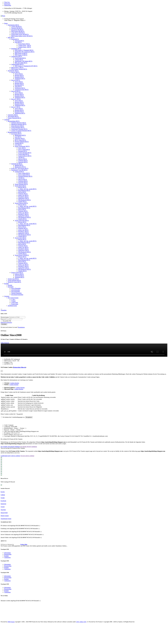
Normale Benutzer (25, 176)
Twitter (3, 498)
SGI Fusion (16, 133)
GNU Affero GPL (81, 622)
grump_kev (23, 195)
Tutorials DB (16, 28)
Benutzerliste (7, 554)
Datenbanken (13, 25)
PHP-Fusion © (17, 67)
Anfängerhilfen (17, 64)
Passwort (3, 319)
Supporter (23, 162)
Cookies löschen (14, 383)
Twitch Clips (13, 279)
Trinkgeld (19, 275)
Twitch (3, 506)
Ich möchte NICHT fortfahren (28, 446)
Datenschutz (7, 5)
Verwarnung (13, 116)
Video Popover (5, 342)
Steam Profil (4, 512)
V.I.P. (18, 145)
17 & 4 (13, 299)
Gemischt (19, 171)
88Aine (22, 187)
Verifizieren (20, 78)
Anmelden (3, 310)
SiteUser (22, 159)
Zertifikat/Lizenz (12, 305)
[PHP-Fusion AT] (1, 469)
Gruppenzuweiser (22, 89)
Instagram (3, 503)
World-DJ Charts (14, 282)
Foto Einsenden (15, 291)
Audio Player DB (18, 33)
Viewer (19, 74)
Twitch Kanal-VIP (22, 255)
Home (6, 23)
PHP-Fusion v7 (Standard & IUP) (26, 66)
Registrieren (21, 327)
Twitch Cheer (20, 238)
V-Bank (19, 59)
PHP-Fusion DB (17, 31)
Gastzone (6, 119)
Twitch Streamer (24, 152)
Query (22, 148)
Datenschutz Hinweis (19, 367)
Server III (15, 91)
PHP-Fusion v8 (21, 53)
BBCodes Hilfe (21, 63)
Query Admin (24, 173)
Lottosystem (14, 302)
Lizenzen (6, 296)
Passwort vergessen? (6, 322)
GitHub (3, 495)
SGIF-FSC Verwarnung (19, 168)
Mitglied (19, 165)
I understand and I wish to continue (10, 455)
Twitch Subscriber (22, 220)
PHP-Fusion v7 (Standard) (24, 50)
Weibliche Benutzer (18, 122)
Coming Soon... (24, 45)
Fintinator (23, 193)
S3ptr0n (22, 201)
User (18, 137)
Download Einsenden (17, 294)
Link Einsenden (15, 290)
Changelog (13, 115)
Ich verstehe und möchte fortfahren (10, 446)
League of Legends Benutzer (21, 130)
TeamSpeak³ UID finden (23, 61)
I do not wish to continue (27, 455)
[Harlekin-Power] (1, 475)
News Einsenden (16, 288)
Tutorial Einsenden (16, 293)
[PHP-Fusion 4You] (1, 473)
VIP (21, 157)
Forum (15, 39)
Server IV (16, 99)
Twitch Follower (24, 156)
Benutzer (19, 75)
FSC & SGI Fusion (13, 298)
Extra (18, 42)
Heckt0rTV (23, 197)
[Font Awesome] (1, 459)
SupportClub (16, 163)
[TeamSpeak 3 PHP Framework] (1, 466)
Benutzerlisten (14, 121)
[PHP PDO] (1, 462)
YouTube (3, 509)
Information (7, 552)
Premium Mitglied (22, 141)
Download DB (17, 29)
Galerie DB (16, 26)
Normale (22, 151)
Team (18, 86)
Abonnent (19, 277)
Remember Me (7, 321)
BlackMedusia (24, 190)
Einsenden (10, 286)
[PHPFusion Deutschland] (1, 471)
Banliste (6, 556)
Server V (15, 107)
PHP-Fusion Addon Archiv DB (22, 36)
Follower (19, 274)
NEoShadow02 (24, 200)
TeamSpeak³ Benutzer (19, 129)
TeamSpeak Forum (6, 518)
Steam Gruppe (5, 515)
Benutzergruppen (14, 132)
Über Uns (7, 2)
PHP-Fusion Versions (19, 69)
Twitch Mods (20, 186)
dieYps (22, 192)
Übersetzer (20, 138)
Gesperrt (19, 143)
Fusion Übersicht (14, 118)
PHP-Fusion (11, 622)
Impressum (7, 3)
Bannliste (19, 77)
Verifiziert (23, 160)
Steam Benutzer (17, 126)
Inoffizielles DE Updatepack (24, 51)
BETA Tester (20, 140)
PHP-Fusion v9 (21, 55)
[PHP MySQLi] (1, 461)
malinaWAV (23, 198)
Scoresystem (14, 304)
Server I (15, 72)
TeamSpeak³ (13, 70)
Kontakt (6, 283)
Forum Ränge (24, 44)
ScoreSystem (20, 58)
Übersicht (19, 40)
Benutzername (5, 317)
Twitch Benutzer (17, 127)
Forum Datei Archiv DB (20, 34)
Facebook (3, 501)
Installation (16, 48)
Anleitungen (16, 56)
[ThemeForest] (1, 468)
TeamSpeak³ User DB (19, 170)
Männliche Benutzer (18, 124)
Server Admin (24, 149)
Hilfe (11, 37)
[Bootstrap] (1, 457)
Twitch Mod (23, 154)
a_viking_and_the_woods (27, 189)
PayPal (3, 492)
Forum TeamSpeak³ (22, 146)
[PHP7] (1, 464)
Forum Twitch (17, 272)
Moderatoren (20, 135)
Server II (15, 80)
